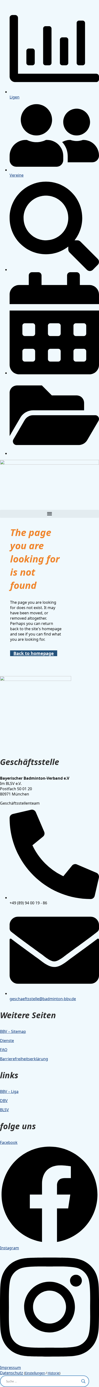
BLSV (4, 1109)
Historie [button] (53, 1373)
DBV (4, 1100)
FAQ (3, 1049)
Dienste (7, 1040)
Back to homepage (33, 653)
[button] (49, 514)
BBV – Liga (9, 1091)
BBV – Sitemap (13, 1031)
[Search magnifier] (83, 1381)
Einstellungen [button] (35, 1373)
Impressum (10, 1367)
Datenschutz (11, 1372)
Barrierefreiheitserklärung (24, 1058)
